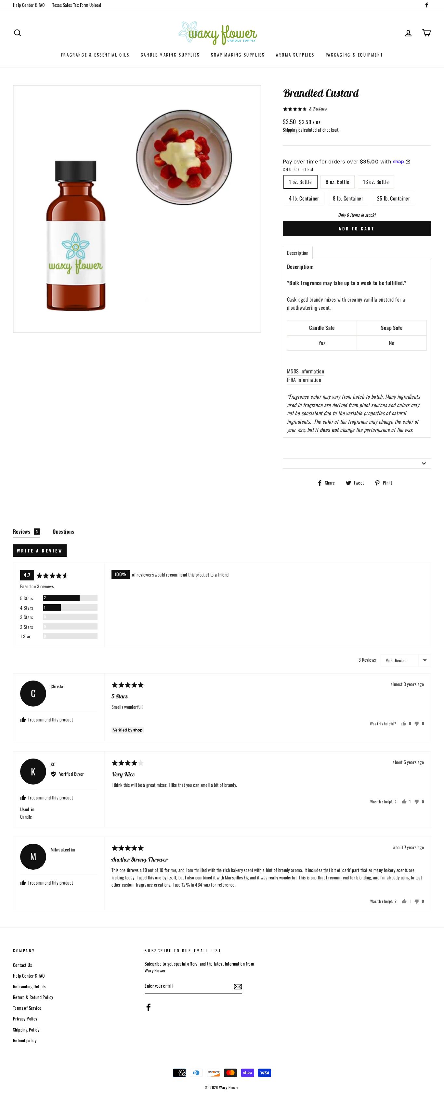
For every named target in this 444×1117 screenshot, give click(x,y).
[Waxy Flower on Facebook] (148, 1007)
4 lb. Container (304, 198)
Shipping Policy (26, 1029)
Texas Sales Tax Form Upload (76, 5)
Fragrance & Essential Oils (95, 54)
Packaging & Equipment (354, 54)
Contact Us (22, 965)
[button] (305, 109)
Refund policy (24, 1040)
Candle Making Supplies (170, 54)
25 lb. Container (393, 198)
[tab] (298, 252)
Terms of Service (27, 1008)
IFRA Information (304, 379)
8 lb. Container (348, 198)
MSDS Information (305, 371)
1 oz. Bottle (300, 182)
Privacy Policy (25, 1018)
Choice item (298, 169)
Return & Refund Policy (33, 997)
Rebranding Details (29, 986)
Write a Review (40, 550)
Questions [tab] (63, 531)
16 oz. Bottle (376, 182)
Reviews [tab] (25, 531)
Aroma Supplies (295, 54)
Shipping (290, 129)
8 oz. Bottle (337, 182)
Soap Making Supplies (238, 54)
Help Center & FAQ (29, 5)
